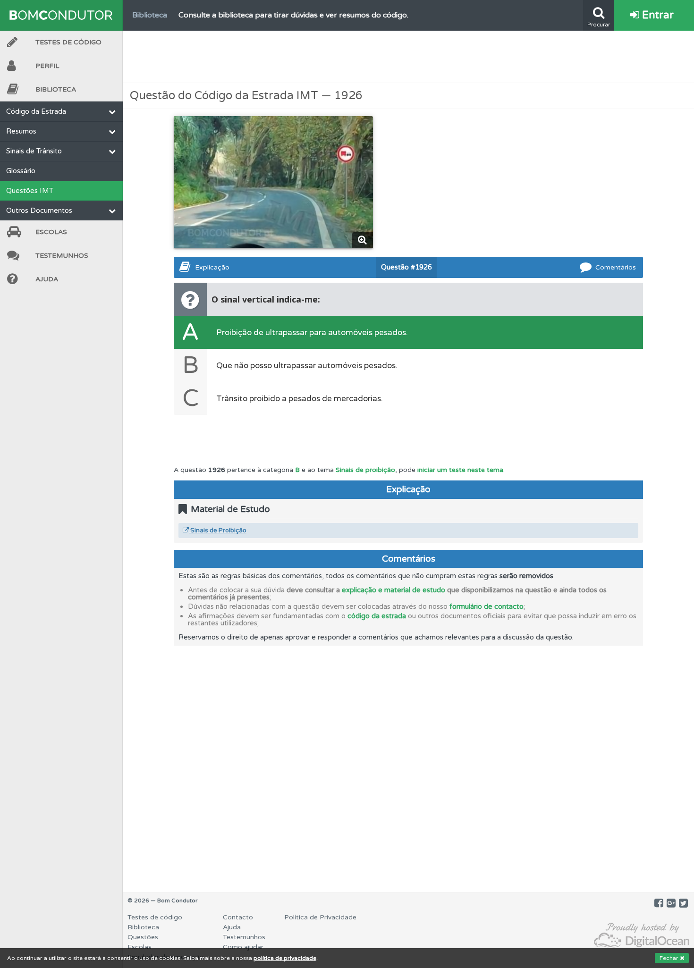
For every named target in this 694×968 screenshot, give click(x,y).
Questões (142, 937)
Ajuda (46, 279)
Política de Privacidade (320, 917)
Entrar (656, 15)
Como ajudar (243, 947)
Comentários (615, 267)
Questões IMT (29, 190)
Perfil (47, 66)
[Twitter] (683, 903)
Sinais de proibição (365, 470)
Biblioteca (55, 89)
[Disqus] (408, 764)
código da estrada (376, 616)
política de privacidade (285, 958)
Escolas (51, 232)
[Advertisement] (408, 56)
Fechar (670, 958)
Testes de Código (68, 42)
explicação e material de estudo (393, 590)
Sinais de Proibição (217, 530)
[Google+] (671, 903)
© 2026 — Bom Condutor (162, 900)
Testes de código (154, 917)
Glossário (20, 171)
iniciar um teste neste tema (460, 470)
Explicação (212, 267)
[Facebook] (658, 903)
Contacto (238, 917)
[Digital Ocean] (641, 936)
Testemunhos (61, 256)
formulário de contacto (486, 606)
